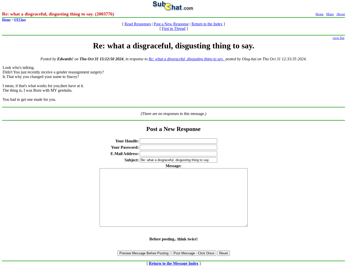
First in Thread (173, 28)
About (340, 14)
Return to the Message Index (173, 263)
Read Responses (137, 24)
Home (320, 14)
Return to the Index (207, 24)
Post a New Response (171, 24)
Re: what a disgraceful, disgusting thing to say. (186, 59)
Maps (330, 14)
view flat (338, 38)
